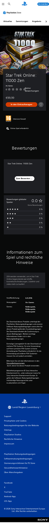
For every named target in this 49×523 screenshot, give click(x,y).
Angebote (36, 21)
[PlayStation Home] (24, 4)
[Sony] (43, 521)
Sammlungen (22, 21)
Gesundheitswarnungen (16, 363)
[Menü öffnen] (3, 4)
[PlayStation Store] (12, 12)
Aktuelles (7, 21)
